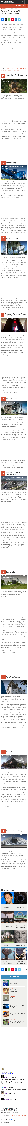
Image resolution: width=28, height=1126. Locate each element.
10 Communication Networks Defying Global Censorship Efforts (17, 1007)
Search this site (26, 2)
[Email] (19, 20)
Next (24, 5)
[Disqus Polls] (14, 1046)
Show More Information (22, 2)
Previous (18, 5)
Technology (4, 8)
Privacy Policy (20, 1115)
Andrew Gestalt (6, 16)
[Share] (2, 20)
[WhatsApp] (9, 20)
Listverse (3, 1112)
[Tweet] (6, 20)
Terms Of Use (13, 1115)
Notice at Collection (5, 1122)
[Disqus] (14, 1085)
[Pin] (12, 20)
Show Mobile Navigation (2, 2)
